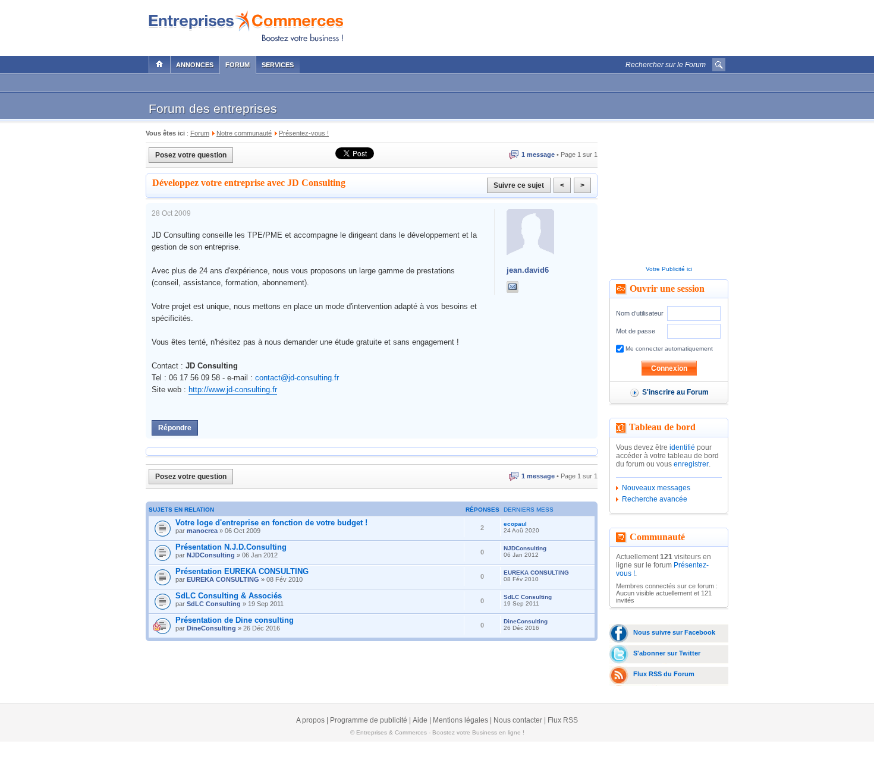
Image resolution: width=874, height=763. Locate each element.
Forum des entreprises (213, 108)
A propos (310, 720)
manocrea (202, 530)
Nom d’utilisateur (640, 313)
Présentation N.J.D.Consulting (231, 547)
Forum (237, 64)
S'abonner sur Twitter (666, 653)
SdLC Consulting (214, 603)
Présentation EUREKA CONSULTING (242, 571)
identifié (682, 447)
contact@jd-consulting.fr (297, 377)
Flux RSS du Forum (663, 673)
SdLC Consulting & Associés (228, 595)
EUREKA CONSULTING (223, 579)
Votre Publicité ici (669, 269)
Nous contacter (517, 720)
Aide (420, 720)
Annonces (194, 64)
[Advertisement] (586, 25)
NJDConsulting (211, 555)
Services (278, 64)
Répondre (174, 428)
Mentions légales (460, 720)
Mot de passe (635, 331)
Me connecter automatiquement (668, 348)
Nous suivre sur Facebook (674, 632)
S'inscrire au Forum (675, 392)
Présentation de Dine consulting (234, 620)
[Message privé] (512, 287)
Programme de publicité (368, 720)
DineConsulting (211, 628)
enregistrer (691, 464)
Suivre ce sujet (518, 185)
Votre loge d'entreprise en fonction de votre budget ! (271, 522)
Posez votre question (191, 155)
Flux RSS (563, 720)
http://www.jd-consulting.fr (232, 389)
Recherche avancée (654, 499)
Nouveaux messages (656, 488)
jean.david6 (528, 270)
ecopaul (515, 524)
